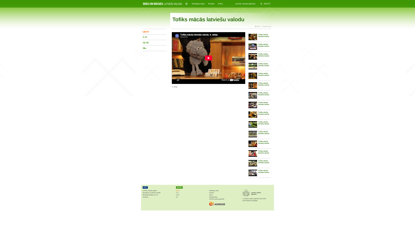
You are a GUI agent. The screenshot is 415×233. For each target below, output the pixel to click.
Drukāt (258, 26)
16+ (145, 48)
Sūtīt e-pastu (267, 26)
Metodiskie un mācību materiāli (151, 193)
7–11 (145, 37)
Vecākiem (145, 197)
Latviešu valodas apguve (150, 190)
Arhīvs (220, 4)
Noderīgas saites (198, 4)
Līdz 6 (146, 31)
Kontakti (211, 4)
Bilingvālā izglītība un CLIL (150, 195)
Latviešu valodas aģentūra (245, 4)
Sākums (186, 4)
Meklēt (267, 4)
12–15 (145, 42)
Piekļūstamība (213, 197)
